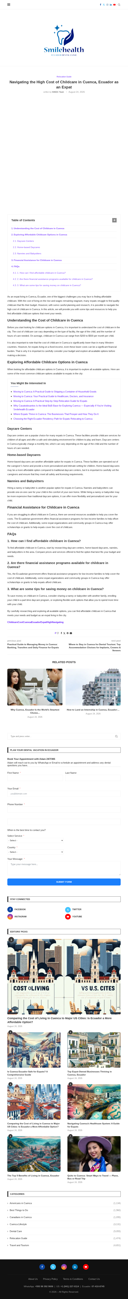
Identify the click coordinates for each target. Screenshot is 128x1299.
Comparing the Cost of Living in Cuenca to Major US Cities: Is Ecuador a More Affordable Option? (59, 1020)
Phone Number (15, 804)
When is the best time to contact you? (26, 830)
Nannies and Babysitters (29, 253)
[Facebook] (100, 4)
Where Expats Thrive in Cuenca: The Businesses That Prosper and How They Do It (55, 414)
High (49, 622)
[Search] (119, 4)
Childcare (12, 622)
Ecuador (35, 622)
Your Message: (15, 859)
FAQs (17, 266)
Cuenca (27, 622)
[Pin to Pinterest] (68, 633)
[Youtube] (114, 4)
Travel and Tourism (65, 1245)
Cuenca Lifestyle (65, 1224)
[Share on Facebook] (61, 633)
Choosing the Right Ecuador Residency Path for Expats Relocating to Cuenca (52, 418)
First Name (13, 772)
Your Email (12, 788)
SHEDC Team (58, 92)
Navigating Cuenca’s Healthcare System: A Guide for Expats (93, 1125)
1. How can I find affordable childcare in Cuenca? (41, 273)
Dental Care (65, 1231)
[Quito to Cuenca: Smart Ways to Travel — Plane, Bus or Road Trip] (94, 1154)
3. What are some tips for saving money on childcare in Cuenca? (49, 285)
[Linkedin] (111, 4)
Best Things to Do (65, 1210)
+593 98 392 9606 (44, 1286)
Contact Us (94, 1279)
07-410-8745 (98, 1286)
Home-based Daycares (28, 247)
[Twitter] (104, 4)
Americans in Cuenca (65, 1203)
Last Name (70, 772)
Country (11, 847)
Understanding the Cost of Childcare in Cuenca (39, 228)
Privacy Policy (50, 1279)
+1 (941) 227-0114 (70, 1286)
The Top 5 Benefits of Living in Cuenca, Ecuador (33, 1175)
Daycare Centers (25, 241)
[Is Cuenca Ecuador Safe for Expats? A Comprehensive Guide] (34, 1050)
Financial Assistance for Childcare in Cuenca (38, 260)
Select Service (14, 835)
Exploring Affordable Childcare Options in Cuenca (40, 234)
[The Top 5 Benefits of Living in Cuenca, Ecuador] (34, 1154)
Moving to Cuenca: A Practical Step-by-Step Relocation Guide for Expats (50, 401)
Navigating (58, 622)
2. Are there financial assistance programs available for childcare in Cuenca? (55, 279)
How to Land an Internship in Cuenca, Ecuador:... (93, 709)
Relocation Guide (65, 1238)
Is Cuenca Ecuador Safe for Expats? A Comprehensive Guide (27, 1073)
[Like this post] (58, 633)
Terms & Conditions (73, 1279)
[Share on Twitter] (64, 633)
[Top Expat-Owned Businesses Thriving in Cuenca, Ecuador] (94, 1050)
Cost (20, 622)
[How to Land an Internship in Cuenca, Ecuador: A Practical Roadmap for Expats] (93, 687)
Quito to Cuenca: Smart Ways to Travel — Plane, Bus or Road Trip (92, 1177)
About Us (33, 1279)
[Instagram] (107, 4)
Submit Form (64, 882)
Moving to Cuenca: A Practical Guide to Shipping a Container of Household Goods (54, 391)
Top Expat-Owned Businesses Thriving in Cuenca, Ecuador (89, 1073)
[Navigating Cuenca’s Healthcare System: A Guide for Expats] (94, 1102)
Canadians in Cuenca (65, 1217)
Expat (43, 622)
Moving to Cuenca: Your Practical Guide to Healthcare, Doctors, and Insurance (53, 396)
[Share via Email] (71, 633)
